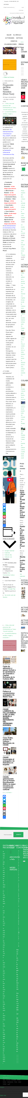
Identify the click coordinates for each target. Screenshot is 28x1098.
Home (22, 42)
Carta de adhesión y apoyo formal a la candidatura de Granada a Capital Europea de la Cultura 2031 (9, 672)
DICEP (8, 136)
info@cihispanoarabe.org (8, 7)
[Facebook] (9, 504)
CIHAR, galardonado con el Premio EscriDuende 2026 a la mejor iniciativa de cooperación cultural (9, 783)
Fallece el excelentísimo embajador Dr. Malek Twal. (9, 694)
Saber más (3, 1095)
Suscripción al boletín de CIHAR (17, 13)
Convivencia (6, 575)
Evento (18, 834)
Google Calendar (9, 550)
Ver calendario (22, 576)
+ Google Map (11, 589)
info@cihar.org (18, 936)
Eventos (4, 1081)
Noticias (18, 1079)
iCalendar (7, 553)
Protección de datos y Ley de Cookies (17, 1039)
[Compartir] (9, 525)
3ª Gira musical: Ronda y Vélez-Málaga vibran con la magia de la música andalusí (4, 1038)
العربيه (8, 1084)
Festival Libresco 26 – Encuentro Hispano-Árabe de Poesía (22, 537)
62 (7, 792)
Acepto (2, 1087)
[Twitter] (9, 507)
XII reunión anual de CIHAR (23, 229)
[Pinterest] (9, 516)
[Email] (9, 519)
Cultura (12, 575)
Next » (10, 792)
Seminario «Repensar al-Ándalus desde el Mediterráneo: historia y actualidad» (22, 504)
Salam (4, 1079)
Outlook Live (8, 557)
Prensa (15, 1081)
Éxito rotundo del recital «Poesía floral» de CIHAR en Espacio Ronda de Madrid (4, 985)
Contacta (4, 1084)
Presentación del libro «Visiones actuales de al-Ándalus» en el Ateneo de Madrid (23, 204)
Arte (8, 573)
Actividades (13, 1079)
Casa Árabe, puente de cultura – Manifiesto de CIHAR (8, 741)
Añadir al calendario (8, 538)
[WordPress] (9, 522)
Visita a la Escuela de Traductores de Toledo (23, 248)
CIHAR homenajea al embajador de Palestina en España (8, 760)
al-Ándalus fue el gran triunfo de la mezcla (23, 393)
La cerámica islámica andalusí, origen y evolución (9, 114)
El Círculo (8, 1079)
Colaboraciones (10, 1081)
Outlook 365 (8, 555)
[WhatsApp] (9, 513)
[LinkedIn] (9, 510)
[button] (22, 588)
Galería (19, 1081)
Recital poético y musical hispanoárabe (22, 564)
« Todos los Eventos (8, 77)
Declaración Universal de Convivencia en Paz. (8, 152)
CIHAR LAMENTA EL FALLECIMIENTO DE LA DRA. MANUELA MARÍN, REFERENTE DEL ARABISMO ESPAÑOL (9, 717)
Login (23, 7)
